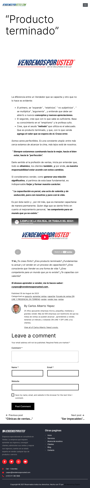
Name (15, 367)
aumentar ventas (40, 296)
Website (15, 381)
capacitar (51, 296)
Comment (17, 348)
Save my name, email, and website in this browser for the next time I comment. (43, 396)
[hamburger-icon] (85, 5)
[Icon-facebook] (4, 461)
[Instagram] (18, 461)
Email (50, 367)
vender (44, 299)
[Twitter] (11, 461)
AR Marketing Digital (72, 484)
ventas (61, 299)
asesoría (28, 296)
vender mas (52, 299)
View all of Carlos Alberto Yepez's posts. (41, 327)
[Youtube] (25, 461)
